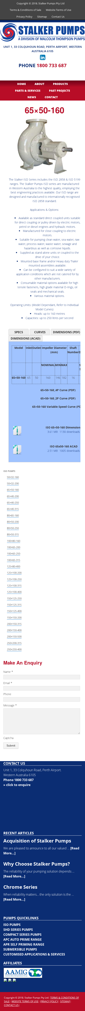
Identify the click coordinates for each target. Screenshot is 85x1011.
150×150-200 (14, 617)
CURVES (39, 332)
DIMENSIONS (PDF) (66, 332)
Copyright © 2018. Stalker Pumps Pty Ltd (40, 3)
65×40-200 (13, 496)
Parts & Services (27, 90)
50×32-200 (13, 483)
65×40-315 (13, 509)
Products (60, 84)
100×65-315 (13, 560)
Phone (7, 694)
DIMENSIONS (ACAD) (25, 338)
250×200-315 (14, 643)
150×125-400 (14, 611)
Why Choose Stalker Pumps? (36, 863)
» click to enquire (16, 785)
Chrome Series (20, 887)
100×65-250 (13, 553)
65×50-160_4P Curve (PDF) (58, 390)
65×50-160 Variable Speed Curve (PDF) (58, 407)
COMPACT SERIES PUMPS (22, 934)
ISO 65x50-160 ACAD (63, 446)
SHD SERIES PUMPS (18, 929)
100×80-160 (13, 541)
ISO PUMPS (12, 925)
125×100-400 (14, 592)
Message (10, 705)
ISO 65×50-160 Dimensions (64, 427)
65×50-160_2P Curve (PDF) (58, 398)
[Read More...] (14, 876)
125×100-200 (14, 572)
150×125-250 (14, 598)
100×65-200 (13, 547)
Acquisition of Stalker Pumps (37, 840)
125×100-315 (14, 585)
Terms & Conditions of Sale (25, 10)
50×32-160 (13, 477)
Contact (51, 97)
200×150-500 (14, 636)
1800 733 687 (52, 65)
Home (21, 84)
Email (7, 683)
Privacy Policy (24, 16)
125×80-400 (13, 566)
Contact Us (58, 16)
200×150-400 (14, 630)
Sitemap (42, 16)
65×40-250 (13, 502)
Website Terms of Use (58, 10)
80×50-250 (13, 528)
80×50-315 (13, 534)
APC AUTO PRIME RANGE (22, 939)
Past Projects (59, 90)
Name (8, 672)
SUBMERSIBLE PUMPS (20, 949)
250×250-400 (14, 649)
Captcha (8, 738)
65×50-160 (13, 489)
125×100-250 (14, 579)
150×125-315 (14, 604)
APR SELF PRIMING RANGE (23, 944)
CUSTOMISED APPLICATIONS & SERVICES (34, 954)
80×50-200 (13, 521)
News (31, 97)
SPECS (18, 332)
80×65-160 (13, 515)
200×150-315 (14, 624)
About (39, 84)
